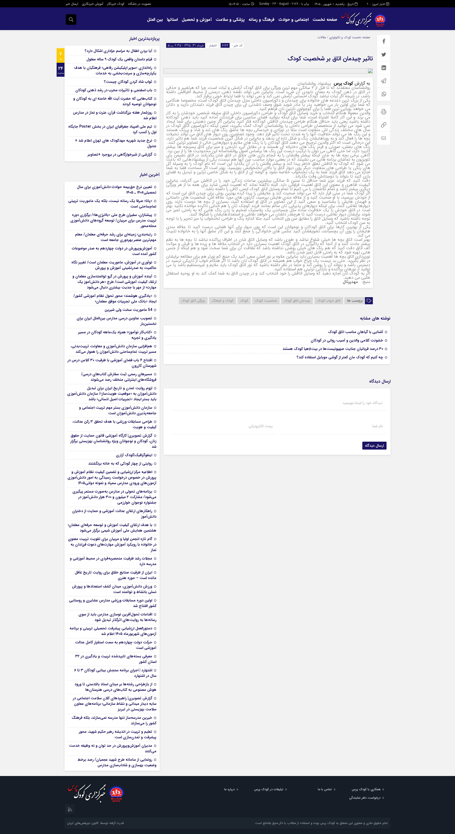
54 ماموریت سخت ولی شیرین (128, 310)
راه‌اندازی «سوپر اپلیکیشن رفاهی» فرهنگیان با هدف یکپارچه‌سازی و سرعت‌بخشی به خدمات (115, 70)
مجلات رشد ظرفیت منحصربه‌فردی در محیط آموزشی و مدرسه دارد (113, 561)
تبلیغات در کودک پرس (268, 789)
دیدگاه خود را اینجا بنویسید (363, 403)
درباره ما (229, 789)
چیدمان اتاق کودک (297, 300)
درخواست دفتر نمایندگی (364, 797)
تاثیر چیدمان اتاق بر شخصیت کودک (330, 58)
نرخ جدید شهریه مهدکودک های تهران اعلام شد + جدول (115, 143)
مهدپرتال (351, 281)
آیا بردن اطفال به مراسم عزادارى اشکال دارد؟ (118, 51)
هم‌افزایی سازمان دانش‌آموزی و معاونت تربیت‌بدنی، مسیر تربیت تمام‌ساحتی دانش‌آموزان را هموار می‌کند (113, 349)
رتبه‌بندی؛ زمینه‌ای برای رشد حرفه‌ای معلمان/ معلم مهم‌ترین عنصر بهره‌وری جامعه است (115, 237)
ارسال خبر (72, 3)
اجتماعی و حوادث (293, 19)
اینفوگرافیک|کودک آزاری (134, 455)
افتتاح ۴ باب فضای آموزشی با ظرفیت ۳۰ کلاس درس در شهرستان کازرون (111, 363)
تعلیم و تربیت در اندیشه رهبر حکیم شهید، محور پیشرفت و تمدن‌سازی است (117, 734)
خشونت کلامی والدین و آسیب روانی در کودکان (347, 340)
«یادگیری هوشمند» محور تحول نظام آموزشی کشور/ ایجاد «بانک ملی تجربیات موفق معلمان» (114, 298)
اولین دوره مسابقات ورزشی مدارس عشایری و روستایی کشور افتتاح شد (112, 603)
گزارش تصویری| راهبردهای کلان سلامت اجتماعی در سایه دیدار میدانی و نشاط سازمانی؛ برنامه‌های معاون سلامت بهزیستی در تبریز (114, 703)
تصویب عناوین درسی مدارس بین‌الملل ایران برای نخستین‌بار (116, 321)
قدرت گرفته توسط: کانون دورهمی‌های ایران (95, 823)
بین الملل (155, 19)
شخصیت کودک (266, 300)
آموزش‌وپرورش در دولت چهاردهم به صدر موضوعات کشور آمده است (114, 251)
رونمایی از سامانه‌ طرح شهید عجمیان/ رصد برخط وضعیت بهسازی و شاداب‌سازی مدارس (117, 762)
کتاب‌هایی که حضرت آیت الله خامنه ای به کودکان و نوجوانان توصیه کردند (114, 101)
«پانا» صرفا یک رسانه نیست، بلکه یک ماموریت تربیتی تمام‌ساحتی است (112, 203)
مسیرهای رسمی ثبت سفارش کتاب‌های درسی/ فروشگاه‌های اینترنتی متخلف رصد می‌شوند (118, 377)
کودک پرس (343, 83)
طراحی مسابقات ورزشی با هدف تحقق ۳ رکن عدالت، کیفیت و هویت (114, 424)
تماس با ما (325, 789)
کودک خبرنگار (115, 3)
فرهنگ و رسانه (261, 19)
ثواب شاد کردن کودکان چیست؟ (128, 82)
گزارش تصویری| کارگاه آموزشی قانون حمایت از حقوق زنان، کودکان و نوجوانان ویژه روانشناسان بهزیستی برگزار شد (113, 441)
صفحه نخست (325, 19)
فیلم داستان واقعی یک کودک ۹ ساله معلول (119, 59)
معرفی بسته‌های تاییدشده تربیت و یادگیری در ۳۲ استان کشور (115, 659)
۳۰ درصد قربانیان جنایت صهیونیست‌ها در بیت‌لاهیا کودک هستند (333, 349)
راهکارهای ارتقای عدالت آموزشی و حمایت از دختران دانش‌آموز (114, 513)
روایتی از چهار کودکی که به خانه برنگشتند (120, 463)
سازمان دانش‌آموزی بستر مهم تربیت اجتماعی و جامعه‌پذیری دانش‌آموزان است (117, 410)
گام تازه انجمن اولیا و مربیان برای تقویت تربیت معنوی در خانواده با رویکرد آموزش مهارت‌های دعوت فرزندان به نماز (112, 544)
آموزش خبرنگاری (92, 3)
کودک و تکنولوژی (340, 37)
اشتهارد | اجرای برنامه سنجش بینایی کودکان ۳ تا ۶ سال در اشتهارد (115, 673)
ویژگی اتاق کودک (193, 300)
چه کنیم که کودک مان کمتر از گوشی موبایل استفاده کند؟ (340, 357)
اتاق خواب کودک (328, 300)
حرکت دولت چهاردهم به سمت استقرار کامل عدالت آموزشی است (115, 645)
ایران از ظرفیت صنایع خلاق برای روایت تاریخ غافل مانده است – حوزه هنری (115, 575)
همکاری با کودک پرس (366, 789)
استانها (172, 19)
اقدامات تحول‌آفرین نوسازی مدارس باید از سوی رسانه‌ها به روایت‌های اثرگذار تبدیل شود (117, 617)
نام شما (377, 426)
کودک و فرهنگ (222, 300)
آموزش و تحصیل (197, 19)
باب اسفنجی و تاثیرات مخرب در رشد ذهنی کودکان (113, 90)
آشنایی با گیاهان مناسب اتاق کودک (355, 332)
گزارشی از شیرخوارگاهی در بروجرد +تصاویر (120, 154)
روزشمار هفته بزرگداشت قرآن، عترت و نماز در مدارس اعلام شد (114, 115)
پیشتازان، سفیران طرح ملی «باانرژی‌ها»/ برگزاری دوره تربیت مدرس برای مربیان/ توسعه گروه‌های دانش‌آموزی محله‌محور (113, 220)
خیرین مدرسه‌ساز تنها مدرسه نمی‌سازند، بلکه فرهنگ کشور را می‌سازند (114, 720)
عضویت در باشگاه (139, 3)
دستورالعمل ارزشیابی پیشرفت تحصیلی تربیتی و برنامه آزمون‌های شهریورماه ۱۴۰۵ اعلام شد (113, 631)
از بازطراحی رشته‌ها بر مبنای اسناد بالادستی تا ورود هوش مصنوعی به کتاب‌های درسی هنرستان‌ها (115, 687)
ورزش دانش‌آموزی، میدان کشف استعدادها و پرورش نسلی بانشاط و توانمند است (114, 589)
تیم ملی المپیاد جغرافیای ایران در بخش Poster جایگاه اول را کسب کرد (112, 129)
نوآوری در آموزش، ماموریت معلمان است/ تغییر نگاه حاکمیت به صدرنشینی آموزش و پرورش (113, 265)
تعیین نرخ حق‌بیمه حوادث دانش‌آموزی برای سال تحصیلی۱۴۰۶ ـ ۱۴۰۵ (116, 189)
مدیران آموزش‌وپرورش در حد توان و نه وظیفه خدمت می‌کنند (112, 748)
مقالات (322, 37)
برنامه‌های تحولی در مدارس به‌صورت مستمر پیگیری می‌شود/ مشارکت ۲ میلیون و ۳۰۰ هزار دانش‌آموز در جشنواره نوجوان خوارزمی (114, 497)
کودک (244, 300)
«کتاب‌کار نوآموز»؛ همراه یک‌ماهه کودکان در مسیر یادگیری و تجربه (117, 335)
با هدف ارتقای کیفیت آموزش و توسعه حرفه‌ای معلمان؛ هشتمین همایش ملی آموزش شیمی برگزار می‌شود (112, 527)
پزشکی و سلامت (230, 19)
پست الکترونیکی (261, 426)
